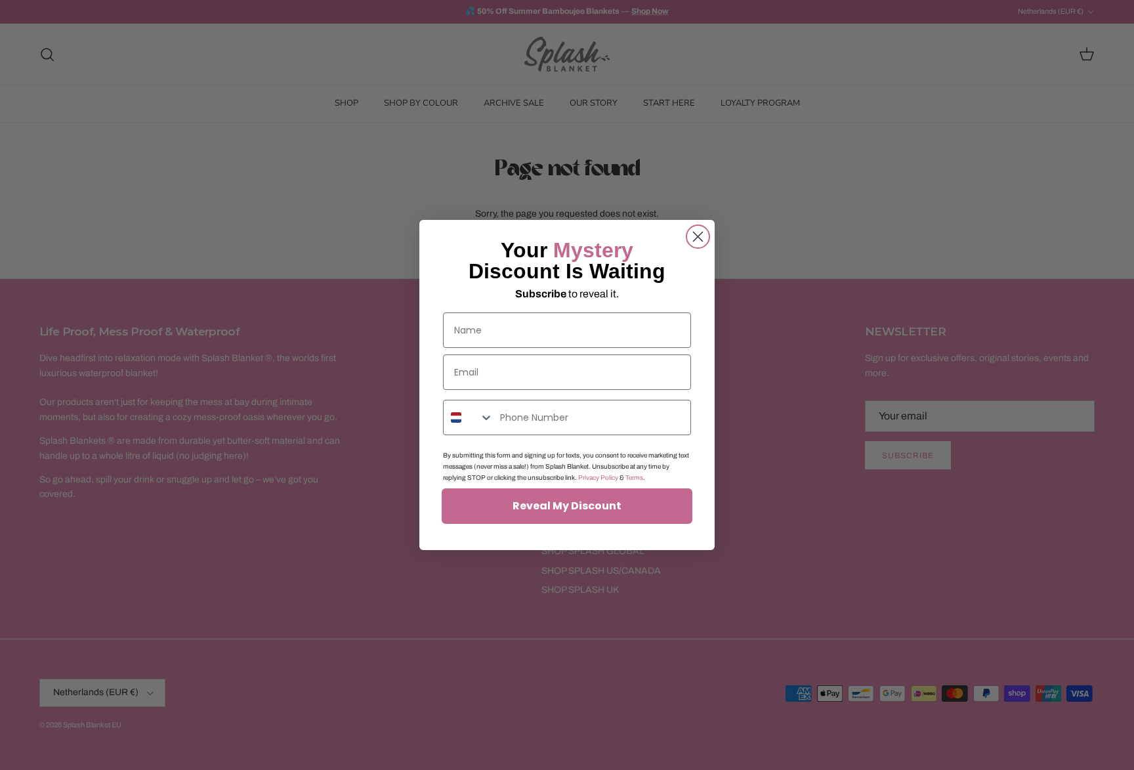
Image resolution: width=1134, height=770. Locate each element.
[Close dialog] (697, 236)
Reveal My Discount (567, 505)
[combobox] (469, 417)
